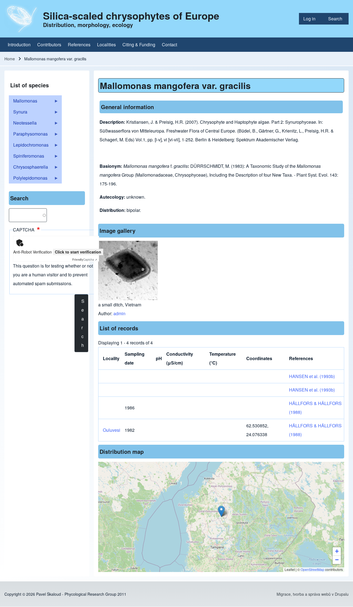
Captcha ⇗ (84, 259)
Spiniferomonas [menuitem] (26, 157)
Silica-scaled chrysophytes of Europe (131, 15)
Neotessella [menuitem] (23, 124)
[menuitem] (311, 19)
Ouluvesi (111, 430)
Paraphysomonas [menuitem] (28, 135)
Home (9, 58)
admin (119, 313)
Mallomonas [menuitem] (23, 102)
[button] (221, 511)
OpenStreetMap (312, 569)
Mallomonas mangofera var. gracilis (175, 85)
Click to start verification (78, 252)
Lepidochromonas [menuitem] (29, 146)
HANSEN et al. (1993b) (312, 376)
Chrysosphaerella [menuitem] (28, 168)
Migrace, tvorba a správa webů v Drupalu (313, 594)
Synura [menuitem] (18, 113)
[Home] (22, 18)
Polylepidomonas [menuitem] (28, 179)
